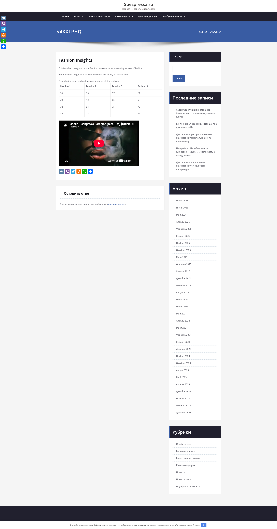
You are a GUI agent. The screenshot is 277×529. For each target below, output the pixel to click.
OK (203, 525)
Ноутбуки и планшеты (173, 16)
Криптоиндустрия (147, 16)
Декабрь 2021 (183, 412)
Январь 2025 (183, 271)
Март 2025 (182, 257)
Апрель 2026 (183, 221)
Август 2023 (182, 370)
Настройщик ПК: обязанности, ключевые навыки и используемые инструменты (195, 152)
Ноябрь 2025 (183, 243)
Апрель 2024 (183, 320)
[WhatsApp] (3, 41)
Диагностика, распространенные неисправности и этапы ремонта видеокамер (194, 138)
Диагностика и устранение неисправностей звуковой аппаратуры (190, 166)
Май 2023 (181, 377)
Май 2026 (181, 214)
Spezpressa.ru (138, 4)
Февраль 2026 (183, 228)
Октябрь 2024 (183, 285)
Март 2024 (182, 327)
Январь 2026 (183, 235)
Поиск (177, 57)
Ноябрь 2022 (183, 398)
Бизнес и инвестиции (99, 16)
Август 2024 (182, 292)
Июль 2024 (182, 299)
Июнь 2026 (182, 207)
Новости (78, 16)
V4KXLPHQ (215, 31)
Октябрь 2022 (183, 405)
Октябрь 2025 (183, 250)
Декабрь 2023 (183, 348)
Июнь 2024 (182, 306)
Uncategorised (183, 443)
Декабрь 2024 (183, 278)
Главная (65, 16)
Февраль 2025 (183, 264)
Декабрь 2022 (183, 391)
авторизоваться (116, 203)
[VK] (3, 18)
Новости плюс (183, 479)
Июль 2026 (182, 200)
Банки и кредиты (124, 16)
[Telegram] (3, 29)
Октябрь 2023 (183, 363)
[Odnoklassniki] (3, 35)
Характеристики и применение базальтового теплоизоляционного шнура (195, 113)
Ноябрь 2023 (183, 356)
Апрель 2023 (183, 384)
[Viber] (3, 24)
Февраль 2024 (183, 334)
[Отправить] (3, 47)
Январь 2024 (183, 341)
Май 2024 (181, 313)
